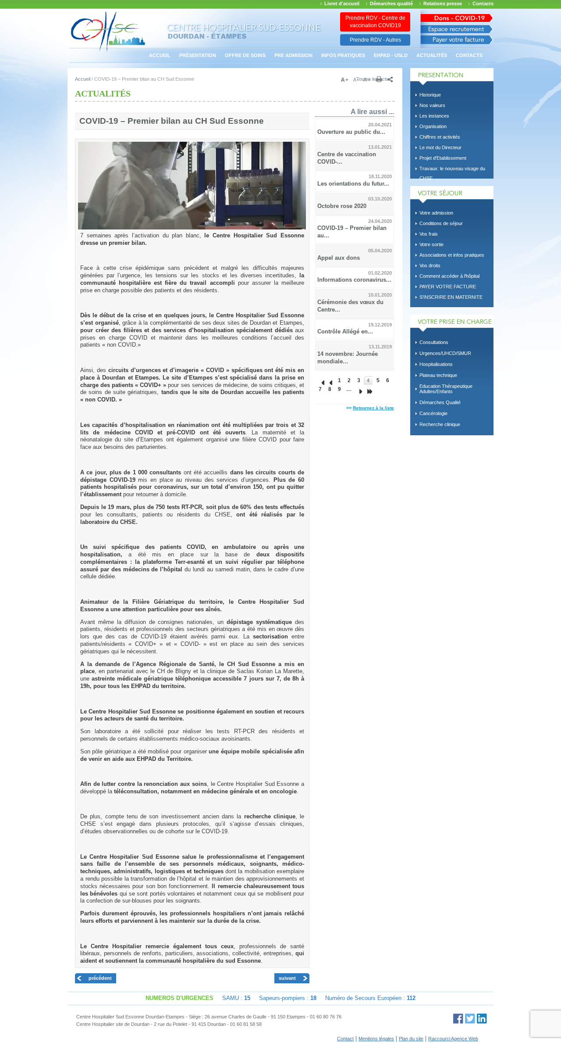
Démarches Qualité (440, 402)
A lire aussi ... (372, 111)
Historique (430, 94)
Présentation (197, 55)
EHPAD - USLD (391, 55)
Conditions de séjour (441, 223)
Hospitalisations (436, 364)
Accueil (159, 55)
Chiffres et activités (439, 137)
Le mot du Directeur (440, 147)
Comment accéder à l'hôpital (449, 276)
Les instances (434, 115)
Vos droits (429, 265)
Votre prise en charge (452, 323)
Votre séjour (452, 195)
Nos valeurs (432, 105)
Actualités (431, 55)
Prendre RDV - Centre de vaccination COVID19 (375, 22)
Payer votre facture (457, 42)
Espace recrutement (457, 29)
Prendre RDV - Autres (375, 40)
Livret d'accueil (341, 3)
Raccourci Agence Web (453, 1038)
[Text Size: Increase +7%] (346, 79)
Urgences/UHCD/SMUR (445, 353)
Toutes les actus (373, 79)
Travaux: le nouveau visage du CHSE (452, 170)
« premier (320, 380)
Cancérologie (433, 413)
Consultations (433, 342)
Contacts (483, 3)
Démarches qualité (391, 3)
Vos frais (428, 234)
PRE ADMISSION (293, 55)
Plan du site (411, 1038)
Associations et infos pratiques (451, 255)
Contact (345, 1038)
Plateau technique (438, 375)
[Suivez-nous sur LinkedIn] (481, 1018)
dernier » (368, 389)
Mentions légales (376, 1038)
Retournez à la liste (373, 407)
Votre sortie (431, 244)
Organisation (433, 126)
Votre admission (436, 212)
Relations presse (442, 3)
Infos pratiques (343, 55)
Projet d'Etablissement (442, 158)
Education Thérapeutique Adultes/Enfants (445, 389)
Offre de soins (245, 55)
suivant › (358, 389)
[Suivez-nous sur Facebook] (458, 1018)
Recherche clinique (439, 424)
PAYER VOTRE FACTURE (447, 286)
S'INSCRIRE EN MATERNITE (451, 297)
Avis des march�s (457, 16)
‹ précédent (329, 380)
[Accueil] (108, 50)
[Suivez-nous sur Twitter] (470, 1018)
